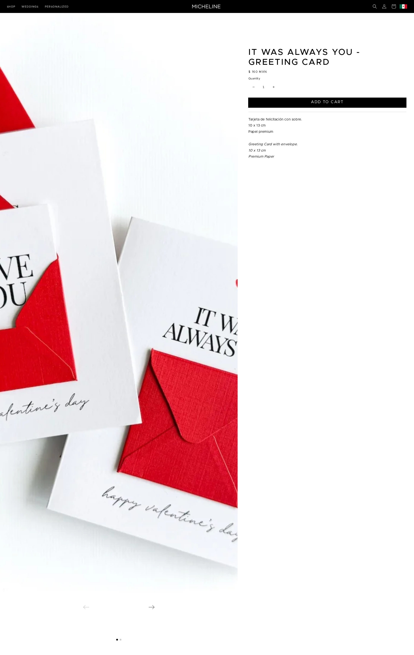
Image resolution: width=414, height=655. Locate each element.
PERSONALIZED (57, 6)
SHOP (11, 6)
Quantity (254, 78)
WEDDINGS (30, 6)
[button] (375, 6)
